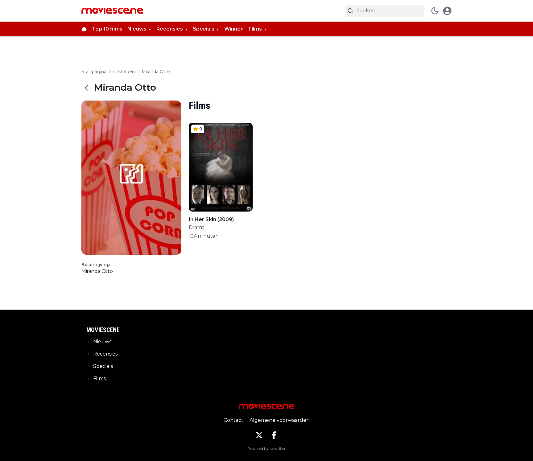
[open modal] (447, 10)
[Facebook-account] (274, 435)
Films (255, 29)
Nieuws (137, 29)
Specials (203, 29)
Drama (197, 227)
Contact (233, 420)
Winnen (234, 29)
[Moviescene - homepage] (112, 11)
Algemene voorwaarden (280, 420)
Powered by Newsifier (266, 448)
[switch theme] (435, 10)
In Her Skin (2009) (211, 219)
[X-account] (259, 435)
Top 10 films (107, 29)
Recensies (169, 29)
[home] (84, 29)
